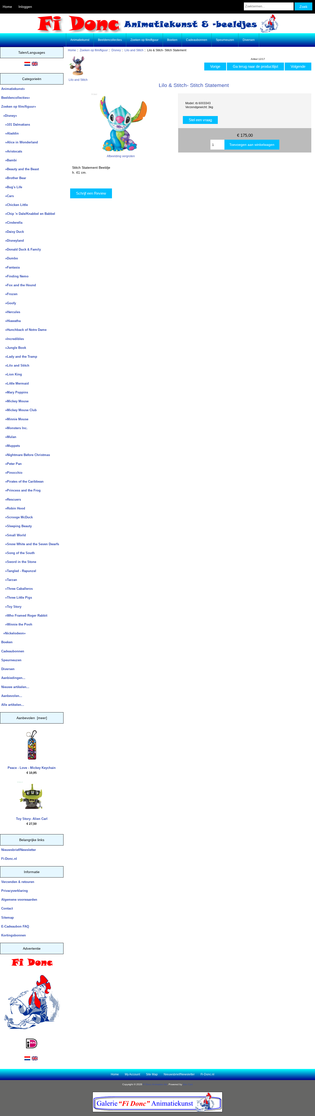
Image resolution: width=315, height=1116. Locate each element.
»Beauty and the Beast (20, 169)
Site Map (152, 1074)
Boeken (172, 40)
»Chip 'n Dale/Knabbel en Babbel (28, 214)
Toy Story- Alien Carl (31, 819)
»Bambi (9, 160)
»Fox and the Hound (18, 285)
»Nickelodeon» (13, 633)
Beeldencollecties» (15, 98)
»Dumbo (9, 258)
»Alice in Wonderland (19, 142)
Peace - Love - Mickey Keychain (32, 768)
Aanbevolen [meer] (31, 718)
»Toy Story (11, 607)
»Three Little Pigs (16, 597)
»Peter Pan (11, 464)
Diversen (249, 40)
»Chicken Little (14, 205)
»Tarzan (9, 580)
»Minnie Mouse (14, 419)
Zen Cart (188, 1084)
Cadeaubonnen (196, 40)
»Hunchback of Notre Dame (24, 330)
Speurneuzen (225, 40)
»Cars (7, 196)
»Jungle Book (13, 348)
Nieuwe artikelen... (15, 687)
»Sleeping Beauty (16, 526)
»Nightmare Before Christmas (25, 455)
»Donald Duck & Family (21, 249)
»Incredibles (12, 339)
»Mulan (8, 437)
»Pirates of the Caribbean (22, 481)
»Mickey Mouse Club (19, 410)
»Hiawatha (11, 321)
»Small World (13, 535)
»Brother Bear (13, 178)
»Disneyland (12, 240)
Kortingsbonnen (13, 935)
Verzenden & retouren (17, 882)
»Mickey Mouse (15, 401)
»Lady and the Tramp (19, 356)
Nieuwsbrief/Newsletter (18, 850)
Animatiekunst (79, 40)
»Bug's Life (11, 187)
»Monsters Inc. (14, 428)
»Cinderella (11, 222)
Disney (116, 50)
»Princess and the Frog (21, 490)
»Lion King (11, 374)
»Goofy (8, 303)
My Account (132, 1074)
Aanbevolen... (11, 696)
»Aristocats (11, 151)
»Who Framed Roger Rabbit (24, 615)
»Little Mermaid (15, 383)
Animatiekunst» (13, 89)
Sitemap (7, 917)
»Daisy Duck (12, 232)
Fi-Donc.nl (9, 859)
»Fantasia (10, 267)
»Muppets (10, 446)
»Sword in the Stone (18, 562)
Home (7, 7)
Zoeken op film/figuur (94, 50)
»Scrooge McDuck (17, 517)
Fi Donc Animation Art (155, 1084)
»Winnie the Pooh (16, 624)
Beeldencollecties (110, 40)
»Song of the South (18, 553)
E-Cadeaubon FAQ (15, 926)
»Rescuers (11, 499)
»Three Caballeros (17, 589)
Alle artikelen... (12, 705)
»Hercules (10, 312)
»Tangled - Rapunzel (18, 571)
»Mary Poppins (14, 392)
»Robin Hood (13, 508)
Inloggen (25, 7)
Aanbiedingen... (13, 678)
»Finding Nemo (15, 276)
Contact (7, 908)
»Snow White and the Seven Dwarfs (30, 544)
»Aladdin (10, 133)
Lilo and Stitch (134, 50)
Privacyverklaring (14, 891)
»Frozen (9, 294)
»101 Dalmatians (15, 124)
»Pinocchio (11, 472)
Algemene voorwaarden (19, 899)
